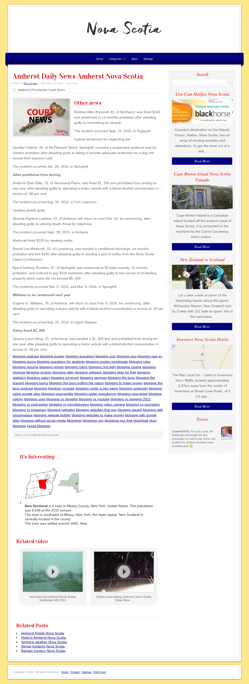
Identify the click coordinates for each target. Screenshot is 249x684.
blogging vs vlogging (62, 399)
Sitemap (148, 59)
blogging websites (61, 410)
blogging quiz (105, 356)
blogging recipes (39, 372)
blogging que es (150, 356)
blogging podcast (26, 356)
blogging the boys (121, 378)
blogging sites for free (119, 372)
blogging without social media (43, 420)
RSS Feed (100, 672)
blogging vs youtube (94, 399)
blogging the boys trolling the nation (76, 383)
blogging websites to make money (98, 415)
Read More (202, 161)
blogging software (88, 372)
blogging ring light (102, 367)
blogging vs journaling (143, 404)
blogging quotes (52, 356)
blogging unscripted (132, 394)
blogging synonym (65, 378)
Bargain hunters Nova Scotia (43, 651)
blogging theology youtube (54, 388)
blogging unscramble (57, 394)
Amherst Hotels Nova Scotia (42, 633)
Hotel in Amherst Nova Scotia (43, 637)
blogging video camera (107, 404)
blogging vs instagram (29, 410)
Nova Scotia (30, 83)
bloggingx (74, 420)
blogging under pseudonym (95, 394)
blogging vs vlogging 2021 (131, 399)
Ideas (134, 59)
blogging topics (36, 383)
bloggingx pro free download (126, 420)
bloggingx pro (93, 420)
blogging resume (25, 367)
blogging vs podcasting (30, 404)
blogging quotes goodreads (107, 362)
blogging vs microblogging (69, 404)
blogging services (93, 378)
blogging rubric (76, 367)
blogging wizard (130, 410)
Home (64, 672)
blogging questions (79, 356)
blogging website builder (52, 415)
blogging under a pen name (97, 388)
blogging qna (127, 356)
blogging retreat (51, 367)
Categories (114, 59)
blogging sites (63, 372)
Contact (75, 672)
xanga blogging (38, 426)
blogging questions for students (61, 362)
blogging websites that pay (96, 410)
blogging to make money (124, 383)
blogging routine (129, 367)
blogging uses (34, 399)
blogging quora (24, 362)
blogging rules (140, 362)
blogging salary (38, 378)
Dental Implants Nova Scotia (43, 646)
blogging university (133, 388)
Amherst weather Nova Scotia (44, 642)
